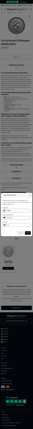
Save (28, 233)
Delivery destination (7, 215)
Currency (5, 222)
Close (20, 233)
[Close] (30, 195)
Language (5, 207)
